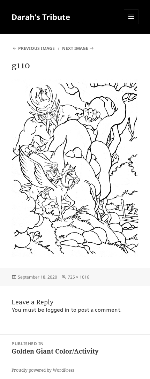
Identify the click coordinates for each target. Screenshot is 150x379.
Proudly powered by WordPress (43, 370)
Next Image (75, 48)
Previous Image (36, 48)
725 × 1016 (78, 277)
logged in (57, 310)
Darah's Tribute (41, 17)
